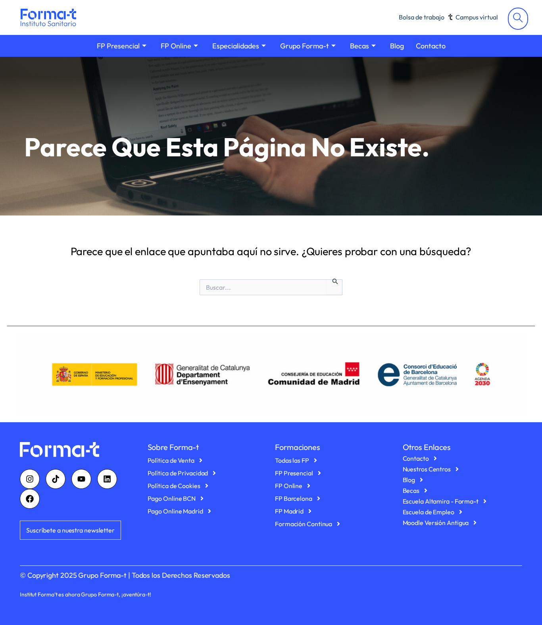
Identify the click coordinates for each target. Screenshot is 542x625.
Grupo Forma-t (304, 45)
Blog (397, 45)
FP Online (176, 45)
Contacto (431, 45)
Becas (359, 45)
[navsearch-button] (518, 19)
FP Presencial (118, 45)
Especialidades (235, 45)
